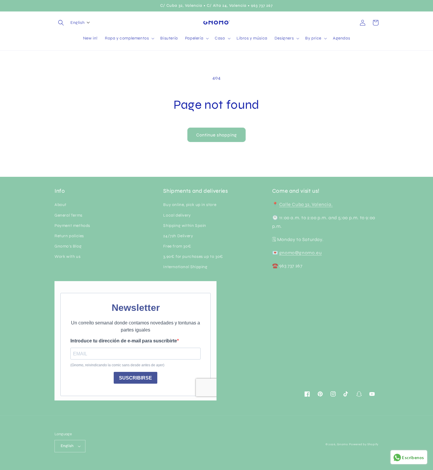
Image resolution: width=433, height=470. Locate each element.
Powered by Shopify (364, 444)
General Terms (68, 215)
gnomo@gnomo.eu (300, 252)
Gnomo (342, 444)
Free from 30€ (177, 246)
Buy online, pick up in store (189, 204)
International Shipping (185, 266)
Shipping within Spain (184, 225)
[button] (60, 22)
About (60, 204)
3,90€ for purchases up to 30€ (193, 256)
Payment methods (72, 225)
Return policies (69, 235)
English (67, 445)
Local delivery (177, 215)
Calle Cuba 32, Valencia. (306, 204)
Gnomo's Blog (68, 246)
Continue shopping (216, 135)
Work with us (67, 256)
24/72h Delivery (178, 235)
